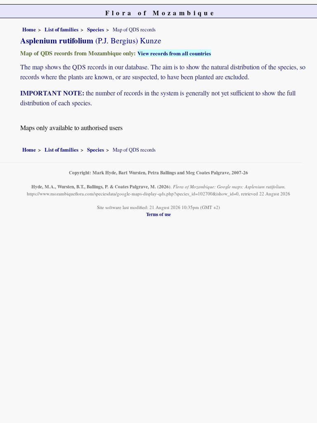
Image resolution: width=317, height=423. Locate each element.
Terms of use (158, 214)
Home (29, 29)
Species (95, 29)
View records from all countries (174, 53)
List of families (61, 29)
